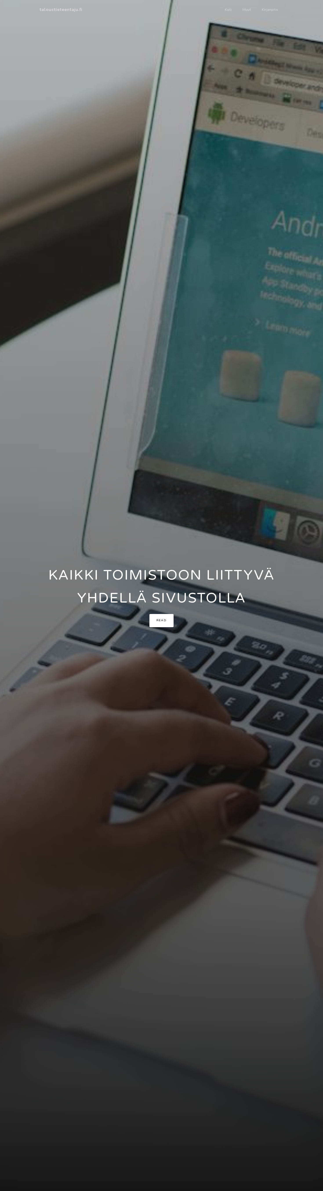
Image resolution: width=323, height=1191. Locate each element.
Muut (246, 9)
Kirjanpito (270, 9)
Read (161, 620)
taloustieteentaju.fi (61, 10)
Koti (228, 9)
